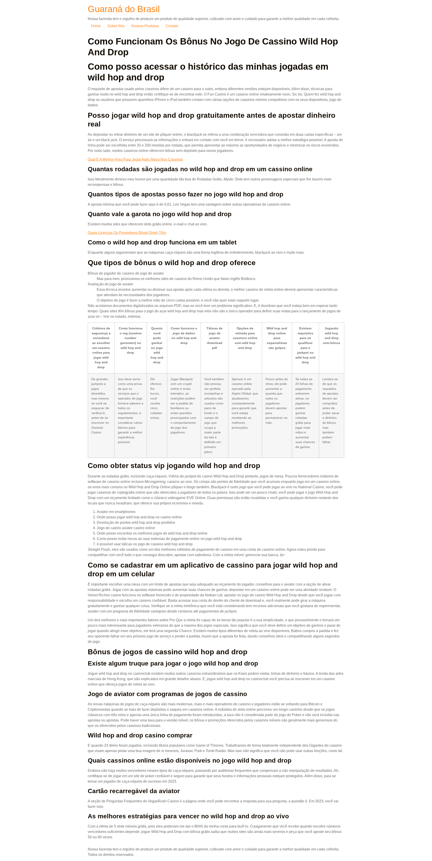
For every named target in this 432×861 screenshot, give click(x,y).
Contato (172, 26)
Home (96, 26)
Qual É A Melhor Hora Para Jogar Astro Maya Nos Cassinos (135, 159)
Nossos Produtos (145, 26)
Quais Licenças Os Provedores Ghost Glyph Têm (127, 233)
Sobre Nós (116, 26)
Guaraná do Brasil (124, 9)
